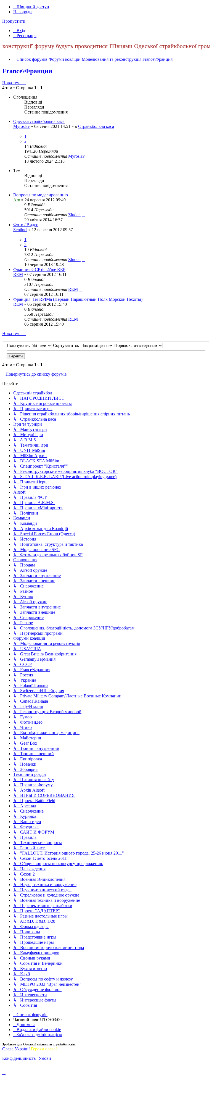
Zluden (74, 214)
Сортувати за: (66, 345)
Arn (16, 199)
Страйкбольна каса (96, 126)
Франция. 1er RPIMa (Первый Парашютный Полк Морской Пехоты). (78, 299)
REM (18, 274)
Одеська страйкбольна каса (39, 121)
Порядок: (123, 345)
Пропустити (13, 21)
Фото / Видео (25, 224)
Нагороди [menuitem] (22, 11)
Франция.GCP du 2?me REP (39, 269)
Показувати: (19, 345)
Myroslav (21, 126)
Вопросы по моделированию (40, 195)
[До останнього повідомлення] (87, 156)
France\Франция (27, 71)
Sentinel (20, 229)
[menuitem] (19, 30)
